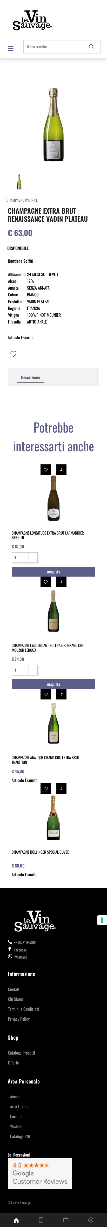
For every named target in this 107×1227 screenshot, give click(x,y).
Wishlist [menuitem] (16, 1126)
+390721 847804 (25, 942)
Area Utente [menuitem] (19, 1106)
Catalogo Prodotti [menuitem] (21, 1053)
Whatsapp (20, 957)
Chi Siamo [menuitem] (16, 999)
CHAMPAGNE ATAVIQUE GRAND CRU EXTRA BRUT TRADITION (45, 760)
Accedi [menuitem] (15, 1096)
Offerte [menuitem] (13, 1063)
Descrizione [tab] (30, 377)
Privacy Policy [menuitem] (19, 1019)
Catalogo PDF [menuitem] (20, 1136)
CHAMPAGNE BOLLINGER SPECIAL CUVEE (40, 852)
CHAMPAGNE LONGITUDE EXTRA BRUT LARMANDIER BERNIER (48, 535)
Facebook (20, 950)
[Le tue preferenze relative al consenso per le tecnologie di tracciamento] (102, 920)
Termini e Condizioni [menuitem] (23, 1009)
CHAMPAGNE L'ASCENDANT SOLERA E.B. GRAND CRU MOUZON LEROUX (48, 647)
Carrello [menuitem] (16, 1116)
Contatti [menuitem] (14, 989)
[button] (91, 46)
